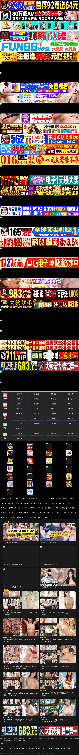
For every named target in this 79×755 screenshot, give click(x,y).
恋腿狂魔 (70, 414)
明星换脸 (36, 419)
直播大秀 (73, 512)
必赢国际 (3, 503)
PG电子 (38, 498)
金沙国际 (42, 512)
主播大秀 (54, 503)
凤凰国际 (10, 503)
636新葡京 (72, 508)
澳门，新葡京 (51, 512)
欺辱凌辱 (19, 409)
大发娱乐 (40, 508)
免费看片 (59, 512)
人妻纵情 (53, 433)
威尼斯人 (3, 498)
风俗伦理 (70, 433)
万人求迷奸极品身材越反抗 (13, 587)
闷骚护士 (70, 419)
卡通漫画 (19, 424)
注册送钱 (44, 498)
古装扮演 (19, 414)
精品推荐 (19, 394)
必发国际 (24, 508)
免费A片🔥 (20, 517)
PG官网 (10, 498)
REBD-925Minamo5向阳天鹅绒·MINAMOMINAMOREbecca (52, 721)
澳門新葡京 (48, 508)
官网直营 (24, 498)
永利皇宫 (56, 508)
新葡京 (65, 498)
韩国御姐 (36, 404)
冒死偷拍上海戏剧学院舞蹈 (50, 565)
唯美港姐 (53, 404)
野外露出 (70, 409)
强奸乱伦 (36, 394)
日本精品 (36, 399)
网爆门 (71, 424)
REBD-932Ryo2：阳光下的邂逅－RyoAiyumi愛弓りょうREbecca (58, 640)
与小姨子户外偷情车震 (48, 542)
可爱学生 (53, 414)
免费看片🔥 (64, 508)
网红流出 (53, 409)
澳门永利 (31, 498)
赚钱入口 (45, 517)
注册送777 (52, 498)
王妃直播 (61, 503)
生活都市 (19, 433)
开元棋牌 (16, 498)
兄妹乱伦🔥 (28, 517)
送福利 (59, 498)
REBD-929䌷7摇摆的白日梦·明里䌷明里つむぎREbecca (57, 694)
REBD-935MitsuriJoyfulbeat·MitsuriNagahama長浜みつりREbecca (21, 694)
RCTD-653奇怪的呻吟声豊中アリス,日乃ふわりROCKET (20, 640)
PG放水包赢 (18, 503)
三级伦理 (19, 399)
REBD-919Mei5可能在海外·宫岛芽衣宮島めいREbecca (19, 721)
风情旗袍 (19, 419)
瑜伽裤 (53, 419)
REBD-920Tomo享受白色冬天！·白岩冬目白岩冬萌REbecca (20, 614)
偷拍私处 (3, 508)
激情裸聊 (3, 512)
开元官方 (26, 512)
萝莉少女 (70, 394)
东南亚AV (70, 404)
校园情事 (36, 433)
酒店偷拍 (47, 503)
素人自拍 (70, 399)
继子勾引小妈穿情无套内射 (13, 565)
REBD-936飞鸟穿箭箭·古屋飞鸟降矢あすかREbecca (55, 614)
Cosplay (53, 399)
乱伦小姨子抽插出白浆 (48, 587)
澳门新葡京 (32, 508)
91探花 (36, 409)
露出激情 (36, 424)
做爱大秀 (66, 512)
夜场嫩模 (17, 508)
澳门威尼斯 (4, 517)
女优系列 (36, 414)
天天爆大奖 (35, 512)
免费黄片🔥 (37, 517)
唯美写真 (53, 424)
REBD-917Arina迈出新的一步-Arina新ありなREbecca (56, 667)
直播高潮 (26, 503)
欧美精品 (53, 394)
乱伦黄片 (68, 503)
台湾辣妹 (19, 404)
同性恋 (71, 428)
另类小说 (19, 438)
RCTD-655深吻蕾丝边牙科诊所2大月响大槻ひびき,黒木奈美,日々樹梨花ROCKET (20, 667)
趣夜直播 (10, 508)
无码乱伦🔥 (19, 512)
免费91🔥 (12, 517)
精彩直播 (33, 503)
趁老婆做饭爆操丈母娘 (11, 542)
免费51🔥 (11, 512)
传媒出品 (19, 428)
